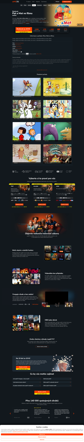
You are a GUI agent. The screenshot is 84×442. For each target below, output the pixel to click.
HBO (62, 5)
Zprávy (53, 5)
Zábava (44, 5)
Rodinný (22, 43)
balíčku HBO (38, 54)
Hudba (58, 5)
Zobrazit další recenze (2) (42, 70)
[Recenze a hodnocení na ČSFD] (21, 51)
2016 (19, 50)
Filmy (25, 5)
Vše (21, 5)
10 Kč (24, 23)
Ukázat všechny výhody (42, 346)
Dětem (34, 5)
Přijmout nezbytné (42, 437)
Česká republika (18, 48)
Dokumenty (39, 5)
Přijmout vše (42, 434)
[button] (10, 413)
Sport (49, 5)
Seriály (29, 5)
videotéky (28, 22)
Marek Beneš (18, 44)
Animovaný (17, 43)
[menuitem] (80, 25)
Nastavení (42, 439)
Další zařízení (35, 304)
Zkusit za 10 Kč (67, 1)
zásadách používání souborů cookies (20, 432)
